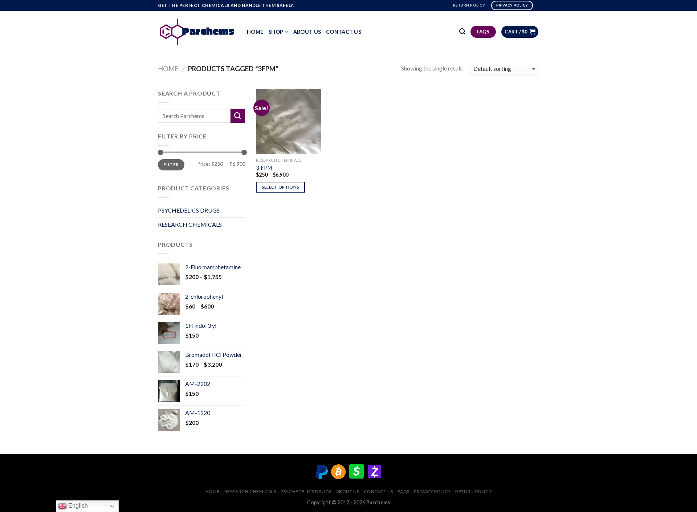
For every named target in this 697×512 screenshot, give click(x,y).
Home (255, 32)
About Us (307, 32)
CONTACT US (343, 32)
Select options (280, 187)
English (77, 506)
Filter (171, 164)
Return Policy (473, 491)
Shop (275, 32)
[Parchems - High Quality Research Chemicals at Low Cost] (197, 32)
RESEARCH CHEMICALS (190, 224)
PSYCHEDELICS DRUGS (189, 210)
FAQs (403, 491)
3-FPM (264, 168)
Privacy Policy (432, 491)
